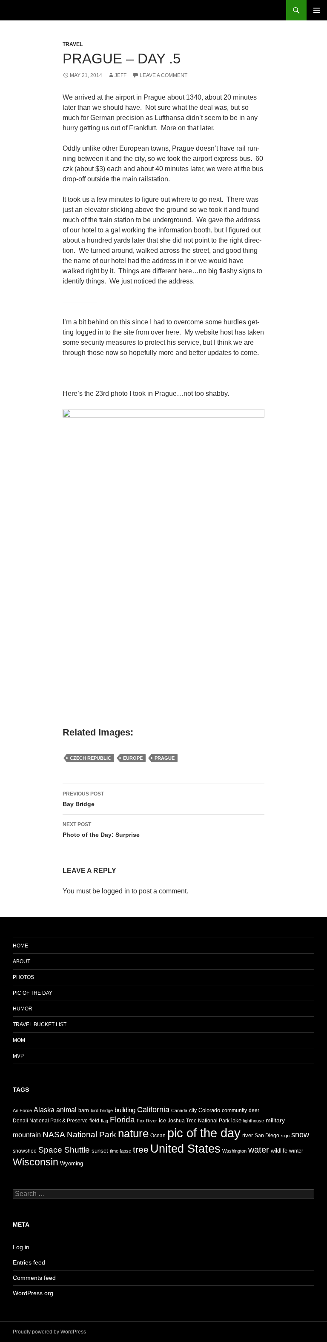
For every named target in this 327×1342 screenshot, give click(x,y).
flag (104, 1120)
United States (185, 1148)
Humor (22, 1009)
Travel (73, 44)
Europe (133, 758)
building (125, 1109)
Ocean (158, 1136)
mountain (27, 1135)
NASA (54, 1134)
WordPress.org (33, 1293)
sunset (100, 1150)
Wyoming (71, 1163)
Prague (165, 758)
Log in (21, 1247)
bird (94, 1110)
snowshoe (25, 1151)
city (193, 1110)
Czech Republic (90, 758)
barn (83, 1110)
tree (141, 1149)
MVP (18, 1056)
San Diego (267, 1136)
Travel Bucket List (39, 1024)
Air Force (22, 1110)
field (94, 1121)
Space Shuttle (64, 1149)
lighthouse (253, 1120)
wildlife (279, 1150)
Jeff (120, 75)
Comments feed (34, 1277)
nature (133, 1133)
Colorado (209, 1110)
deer (254, 1110)
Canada (179, 1110)
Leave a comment (163, 75)
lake (236, 1120)
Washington (234, 1150)
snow (300, 1134)
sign (285, 1135)
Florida (122, 1119)
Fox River (147, 1120)
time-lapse (120, 1150)
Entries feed (29, 1262)
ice (162, 1120)
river (247, 1135)
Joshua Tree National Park (198, 1121)
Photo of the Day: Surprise (101, 829)
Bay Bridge (83, 799)
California (153, 1109)
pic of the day (204, 1133)
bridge (106, 1110)
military (275, 1120)
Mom (19, 1040)
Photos (23, 977)
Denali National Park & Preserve (50, 1121)
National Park (91, 1134)
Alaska (44, 1109)
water (258, 1149)
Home (20, 946)
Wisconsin (35, 1161)
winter (296, 1151)
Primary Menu (317, 10)
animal (66, 1109)
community (234, 1110)
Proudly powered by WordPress (49, 1332)
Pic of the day (32, 993)
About (21, 961)
